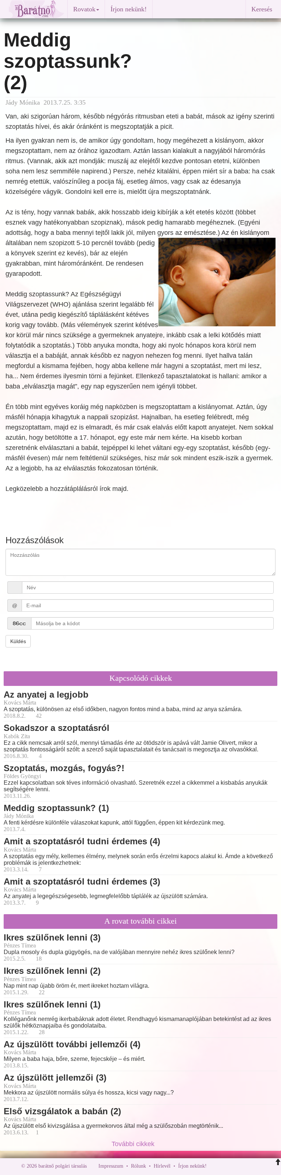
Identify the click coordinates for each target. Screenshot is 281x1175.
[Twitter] (237, 1166)
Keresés (261, 9)
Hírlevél (162, 1166)
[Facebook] (214, 1166)
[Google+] (226, 1166)
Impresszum (110, 1166)
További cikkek (134, 1144)
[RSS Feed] (248, 1166)
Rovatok (84, 9)
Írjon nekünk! (128, 9)
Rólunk (138, 1166)
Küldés (18, 641)
